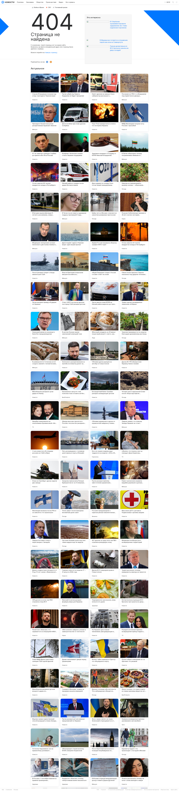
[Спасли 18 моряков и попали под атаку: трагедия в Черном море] (45, 88)
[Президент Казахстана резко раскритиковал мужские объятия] (45, 117)
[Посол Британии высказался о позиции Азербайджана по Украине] (104, 742)
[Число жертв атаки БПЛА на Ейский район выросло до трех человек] (104, 296)
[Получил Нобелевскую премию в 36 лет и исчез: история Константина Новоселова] (134, 207)
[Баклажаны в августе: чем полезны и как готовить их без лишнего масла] (75, 385)
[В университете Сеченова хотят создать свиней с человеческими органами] (45, 356)
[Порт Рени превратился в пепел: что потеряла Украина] (104, 117)
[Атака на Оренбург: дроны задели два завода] (45, 475)
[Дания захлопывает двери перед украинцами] (75, 653)
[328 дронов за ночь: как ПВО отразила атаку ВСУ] (45, 594)
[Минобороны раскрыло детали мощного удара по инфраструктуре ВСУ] (45, 683)
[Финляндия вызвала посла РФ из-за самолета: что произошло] (45, 504)
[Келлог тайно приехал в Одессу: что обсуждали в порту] (104, 653)
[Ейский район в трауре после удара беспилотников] (75, 177)
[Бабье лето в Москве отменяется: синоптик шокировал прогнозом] (104, 207)
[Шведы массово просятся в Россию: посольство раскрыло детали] (75, 415)
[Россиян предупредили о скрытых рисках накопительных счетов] (104, 504)
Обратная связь (165, 789)
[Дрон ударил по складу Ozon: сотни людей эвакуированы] (104, 177)
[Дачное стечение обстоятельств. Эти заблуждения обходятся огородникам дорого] (104, 683)
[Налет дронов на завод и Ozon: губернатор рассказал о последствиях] (104, 88)
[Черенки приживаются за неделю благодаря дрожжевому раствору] (134, 326)
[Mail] (2, 2)
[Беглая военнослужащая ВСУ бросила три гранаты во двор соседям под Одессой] (134, 594)
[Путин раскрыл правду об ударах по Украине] (45, 296)
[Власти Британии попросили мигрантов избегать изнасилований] (75, 266)
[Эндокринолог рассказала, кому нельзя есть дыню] (104, 594)
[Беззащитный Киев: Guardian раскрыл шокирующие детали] (104, 385)
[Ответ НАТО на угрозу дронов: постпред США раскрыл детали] (75, 296)
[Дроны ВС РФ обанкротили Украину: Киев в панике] (134, 356)
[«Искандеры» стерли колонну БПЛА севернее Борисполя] (75, 742)
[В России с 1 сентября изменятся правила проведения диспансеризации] (45, 772)
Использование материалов (151, 789)
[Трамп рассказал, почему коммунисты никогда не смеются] (134, 564)
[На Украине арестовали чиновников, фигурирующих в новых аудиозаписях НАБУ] (104, 623)
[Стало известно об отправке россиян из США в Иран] (45, 445)
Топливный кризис (61, 7)
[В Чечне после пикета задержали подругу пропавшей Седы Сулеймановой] (75, 207)
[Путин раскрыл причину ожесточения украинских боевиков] (104, 475)
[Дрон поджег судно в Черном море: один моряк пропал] (75, 236)
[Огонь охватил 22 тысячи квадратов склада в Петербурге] (134, 236)
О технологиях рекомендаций (116, 789)
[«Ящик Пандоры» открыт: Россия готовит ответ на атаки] (104, 266)
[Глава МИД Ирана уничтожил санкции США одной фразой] (45, 653)
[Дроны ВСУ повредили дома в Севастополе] (104, 564)
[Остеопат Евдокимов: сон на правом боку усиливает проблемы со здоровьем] (45, 742)
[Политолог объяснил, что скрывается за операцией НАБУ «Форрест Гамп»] (45, 623)
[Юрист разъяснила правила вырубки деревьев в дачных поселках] (134, 475)
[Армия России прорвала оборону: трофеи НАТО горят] (104, 236)
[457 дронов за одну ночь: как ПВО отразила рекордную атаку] (104, 534)
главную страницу (51, 52)
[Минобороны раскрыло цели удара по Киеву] (45, 385)
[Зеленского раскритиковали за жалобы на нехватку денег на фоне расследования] (75, 356)
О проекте (103, 789)
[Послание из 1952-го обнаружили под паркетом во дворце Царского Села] (134, 88)
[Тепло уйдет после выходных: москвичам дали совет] (75, 504)
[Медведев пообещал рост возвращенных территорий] (134, 534)
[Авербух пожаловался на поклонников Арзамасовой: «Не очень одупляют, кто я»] (45, 415)
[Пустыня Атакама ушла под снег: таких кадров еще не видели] (75, 534)
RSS (98, 789)
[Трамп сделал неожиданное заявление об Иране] (134, 296)
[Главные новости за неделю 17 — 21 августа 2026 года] (75, 564)
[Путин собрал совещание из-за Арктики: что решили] (134, 653)
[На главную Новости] (9, 2)
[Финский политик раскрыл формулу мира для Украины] (75, 594)
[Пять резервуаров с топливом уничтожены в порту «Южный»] (75, 445)
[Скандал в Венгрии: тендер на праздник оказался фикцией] (75, 683)
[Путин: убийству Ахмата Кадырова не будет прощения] (75, 88)
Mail (3, 789)
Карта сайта (174, 789)
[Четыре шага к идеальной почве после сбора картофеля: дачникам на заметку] (134, 385)
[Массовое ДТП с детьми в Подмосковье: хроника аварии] (134, 504)
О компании (9, 789)
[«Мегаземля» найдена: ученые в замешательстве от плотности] (75, 623)
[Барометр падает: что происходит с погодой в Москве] (134, 742)
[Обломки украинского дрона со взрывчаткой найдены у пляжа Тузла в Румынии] (104, 415)
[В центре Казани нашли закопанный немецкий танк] (75, 326)
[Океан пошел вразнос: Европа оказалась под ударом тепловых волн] (134, 266)
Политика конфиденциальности (133, 789)
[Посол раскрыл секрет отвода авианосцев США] (45, 266)
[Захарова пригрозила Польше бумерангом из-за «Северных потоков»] (75, 475)
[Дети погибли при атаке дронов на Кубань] (75, 117)
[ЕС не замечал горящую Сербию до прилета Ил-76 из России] (45, 147)
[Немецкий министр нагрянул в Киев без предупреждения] (45, 326)
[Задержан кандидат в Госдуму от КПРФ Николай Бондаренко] (104, 147)
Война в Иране (39, 7)
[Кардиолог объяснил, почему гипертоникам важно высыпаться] (75, 772)
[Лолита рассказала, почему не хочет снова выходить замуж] (134, 772)
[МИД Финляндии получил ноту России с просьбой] (134, 117)
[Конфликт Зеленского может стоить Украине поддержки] (75, 147)
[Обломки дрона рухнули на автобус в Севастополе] (104, 356)
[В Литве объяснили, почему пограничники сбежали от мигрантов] (134, 147)
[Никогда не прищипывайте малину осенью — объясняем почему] (134, 177)
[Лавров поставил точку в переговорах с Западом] (45, 534)
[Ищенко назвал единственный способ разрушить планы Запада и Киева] (45, 713)
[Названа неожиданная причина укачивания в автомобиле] (134, 713)
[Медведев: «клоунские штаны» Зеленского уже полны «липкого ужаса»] (45, 236)
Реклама (16, 789)
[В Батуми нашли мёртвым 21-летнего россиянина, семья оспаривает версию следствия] (45, 207)
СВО (49, 7)
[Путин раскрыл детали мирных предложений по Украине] (75, 713)
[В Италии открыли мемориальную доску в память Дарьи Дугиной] (104, 772)
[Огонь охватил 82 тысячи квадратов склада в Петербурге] (45, 177)
